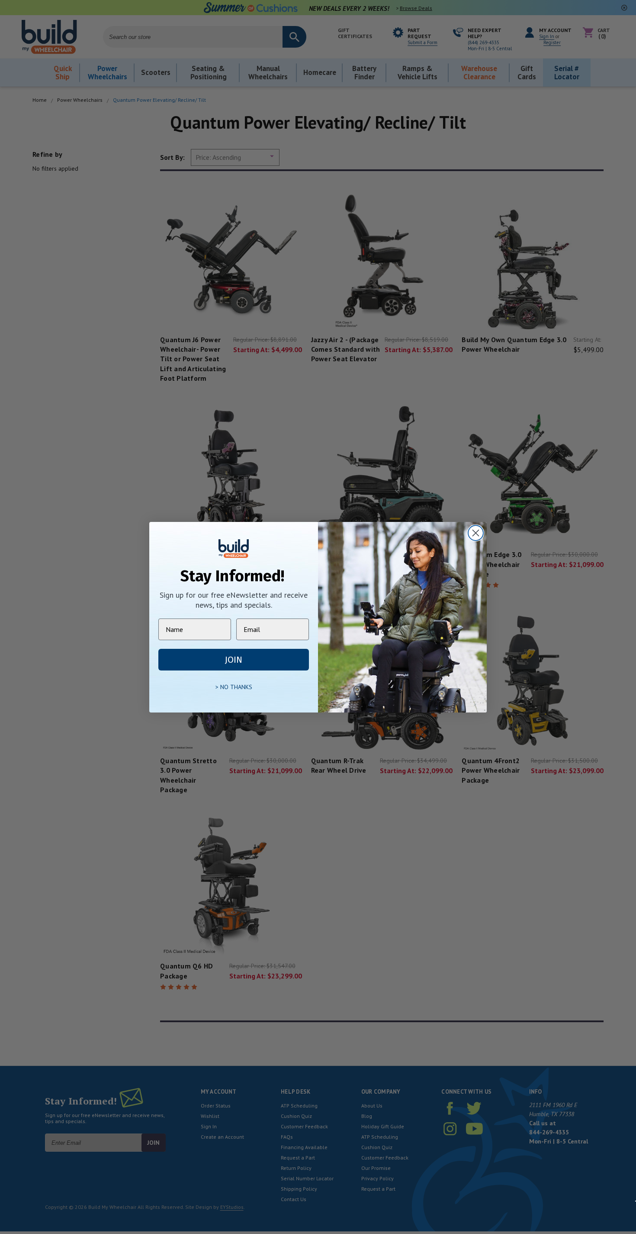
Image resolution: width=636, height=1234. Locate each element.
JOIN (233, 659)
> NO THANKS (233, 687)
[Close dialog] (475, 533)
